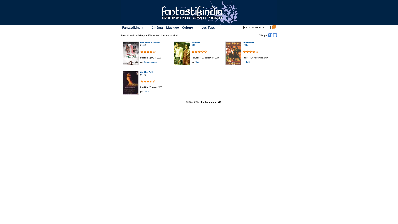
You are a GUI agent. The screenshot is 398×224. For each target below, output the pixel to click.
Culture (187, 27)
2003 (143, 74)
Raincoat (196, 43)
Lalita (248, 62)
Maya (197, 62)
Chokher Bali (146, 72)
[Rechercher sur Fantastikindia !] (274, 27)
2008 (143, 45)
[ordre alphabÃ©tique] (270, 35)
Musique (172, 27)
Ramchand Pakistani (150, 43)
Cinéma (157, 27)
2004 (194, 45)
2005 (245, 45)
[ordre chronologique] (275, 35)
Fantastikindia (132, 27)
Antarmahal (248, 43)
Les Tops (208, 27)
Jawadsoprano (150, 62)
